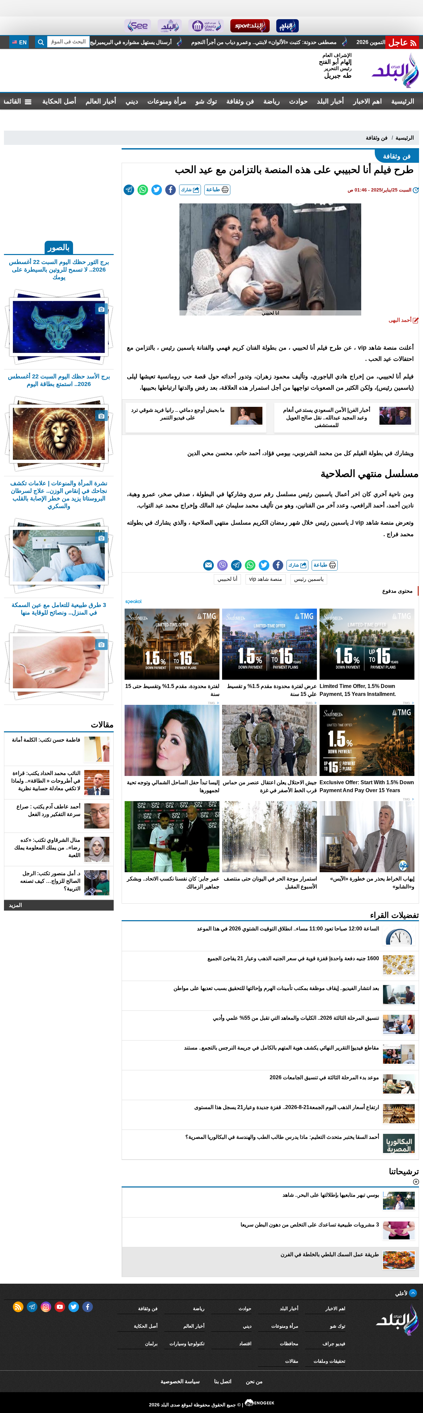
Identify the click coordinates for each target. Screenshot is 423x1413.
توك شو (206, 101)
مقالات (291, 1361)
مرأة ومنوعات (166, 101)
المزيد (15, 905)
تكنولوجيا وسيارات (187, 1343)
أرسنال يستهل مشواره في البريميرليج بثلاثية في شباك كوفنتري (190, 42)
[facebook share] (170, 190)
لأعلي (402, 1293)
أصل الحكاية (59, 101)
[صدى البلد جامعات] (206, 25)
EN (22, 42)
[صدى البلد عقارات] (170, 25)
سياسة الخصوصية (180, 1381)
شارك (187, 189)
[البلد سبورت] (250, 25)
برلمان (151, 1343)
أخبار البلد (330, 101)
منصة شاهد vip (265, 579)
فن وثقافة (240, 101)
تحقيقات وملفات (329, 1361)
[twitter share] (156, 190)
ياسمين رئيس (309, 579)
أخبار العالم (101, 101)
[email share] (129, 190)
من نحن (254, 1381)
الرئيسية (402, 101)
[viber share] (222, 565)
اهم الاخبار (367, 101)
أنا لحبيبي (227, 579)
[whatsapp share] (142, 190)
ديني (132, 101)
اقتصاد (245, 1343)
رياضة (271, 101)
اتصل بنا (222, 1381)
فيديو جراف (334, 1343)
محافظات (289, 1343)
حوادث (298, 101)
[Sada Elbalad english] (137, 25)
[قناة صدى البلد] (287, 25)
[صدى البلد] (395, 70)
